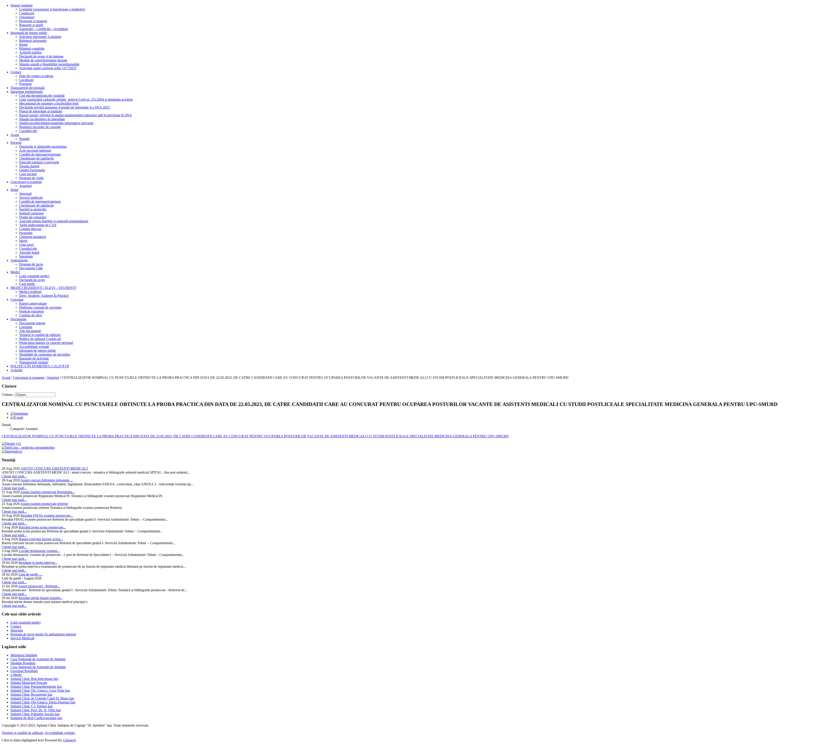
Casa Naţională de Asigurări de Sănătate (38, 659)
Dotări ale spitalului (32, 217)
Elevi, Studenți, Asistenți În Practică (43, 295)
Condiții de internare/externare (40, 154)
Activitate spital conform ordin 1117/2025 (47, 68)
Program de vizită (31, 178)
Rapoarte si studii (31, 25)
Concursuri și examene (26, 182)
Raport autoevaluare (33, 303)
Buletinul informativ (33, 40)
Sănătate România (22, 663)
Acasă (14, 135)
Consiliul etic (28, 131)
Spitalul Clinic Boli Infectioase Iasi (34, 679)
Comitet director (30, 229)
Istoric (23, 241)
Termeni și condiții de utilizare (40, 335)
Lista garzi (26, 244)
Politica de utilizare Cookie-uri (40, 339)
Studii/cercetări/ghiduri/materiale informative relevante (56, 123)
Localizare (26, 80)
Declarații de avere (32, 280)
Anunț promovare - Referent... (39, 586)
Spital (14, 190)
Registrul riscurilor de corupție (40, 127)
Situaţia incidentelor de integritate (42, 119)
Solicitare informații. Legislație (40, 37)
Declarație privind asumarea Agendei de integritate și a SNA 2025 (64, 107)
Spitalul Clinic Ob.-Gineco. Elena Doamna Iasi (42, 702)
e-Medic (16, 675)
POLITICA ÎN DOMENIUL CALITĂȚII (39, 366)
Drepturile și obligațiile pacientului (42, 146)
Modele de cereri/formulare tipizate (43, 60)
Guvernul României (24, 671)
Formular (25, 84)
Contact (15, 72)
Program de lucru (31, 264)
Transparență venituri (33, 362)
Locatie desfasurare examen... (39, 551)
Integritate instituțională (26, 91)
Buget (23, 44)
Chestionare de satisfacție (36, 158)
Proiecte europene (31, 311)
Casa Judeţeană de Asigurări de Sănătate (38, 667)
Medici (15, 272)
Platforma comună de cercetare (40, 307)
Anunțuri (25, 186)
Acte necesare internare (35, 150)
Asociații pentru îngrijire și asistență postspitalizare (53, 221)
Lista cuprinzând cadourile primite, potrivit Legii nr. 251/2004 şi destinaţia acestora (76, 99)
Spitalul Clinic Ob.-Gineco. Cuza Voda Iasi (40, 690)
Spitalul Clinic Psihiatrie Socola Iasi (35, 714)
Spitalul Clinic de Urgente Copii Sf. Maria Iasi (42, 698)
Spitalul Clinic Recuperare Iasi (31, 694)
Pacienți (15, 142)
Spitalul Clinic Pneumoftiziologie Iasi (36, 686)
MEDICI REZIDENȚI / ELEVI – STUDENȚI (43, 288)
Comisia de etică (30, 315)
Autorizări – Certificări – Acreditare (43, 29)
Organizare (26, 17)
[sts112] (11, 443)
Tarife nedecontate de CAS (37, 225)
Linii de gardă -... (30, 574)
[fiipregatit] (12, 451)
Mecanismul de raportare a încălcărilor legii (48, 103)
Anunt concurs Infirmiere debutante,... (46, 480)
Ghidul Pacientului (32, 170)
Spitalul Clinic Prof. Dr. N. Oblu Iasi (35, 710)
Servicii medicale (31, 197)
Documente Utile (31, 268)
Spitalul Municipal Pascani (28, 683)
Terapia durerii (29, 166)
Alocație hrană (29, 252)
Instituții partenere (31, 213)
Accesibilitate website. (60, 733)
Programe (25, 233)
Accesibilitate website (34, 346)
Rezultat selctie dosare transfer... (41, 598)
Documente (18, 319)
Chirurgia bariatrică (32, 237)
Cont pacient (28, 174)
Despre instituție (21, 5)
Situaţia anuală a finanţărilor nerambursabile (49, 64)
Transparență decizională (27, 88)
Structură (25, 193)
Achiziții (16, 370)
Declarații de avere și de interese (41, 56)
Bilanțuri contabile (31, 48)
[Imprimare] (19, 413)
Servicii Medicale (22, 638)
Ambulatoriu (19, 260)
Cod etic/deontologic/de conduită (42, 95)
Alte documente (30, 331)
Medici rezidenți (30, 292)
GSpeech (69, 740)
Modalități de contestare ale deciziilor (44, 354)
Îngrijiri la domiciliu (32, 209)
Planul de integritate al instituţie (40, 111)
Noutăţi (24, 139)
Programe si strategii (33, 21)
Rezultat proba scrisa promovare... (42, 527)
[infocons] (28, 447)
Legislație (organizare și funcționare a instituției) (52, 9)
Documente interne (32, 323)
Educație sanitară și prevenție (39, 162)
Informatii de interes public (28, 33)
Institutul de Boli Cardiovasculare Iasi (36, 718)
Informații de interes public (37, 350)
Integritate (26, 256)
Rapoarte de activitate (34, 358)
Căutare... (8, 394)
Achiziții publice (30, 52)
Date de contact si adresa (36, 76)
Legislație (25, 327)
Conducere (26, 13)
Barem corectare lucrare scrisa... (41, 539)
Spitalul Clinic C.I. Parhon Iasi (31, 706)
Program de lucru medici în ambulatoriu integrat (43, 634)
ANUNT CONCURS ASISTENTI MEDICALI (54, 468)
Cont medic (27, 284)
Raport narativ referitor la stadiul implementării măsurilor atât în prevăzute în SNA (75, 115)
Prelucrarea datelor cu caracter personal (46, 343)
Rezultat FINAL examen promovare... (47, 515)
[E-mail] (16, 417)
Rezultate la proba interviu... (38, 562)
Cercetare (17, 299)
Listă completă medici (34, 276)
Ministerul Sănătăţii (23, 655)
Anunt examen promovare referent (44, 504)
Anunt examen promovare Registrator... (47, 492)
